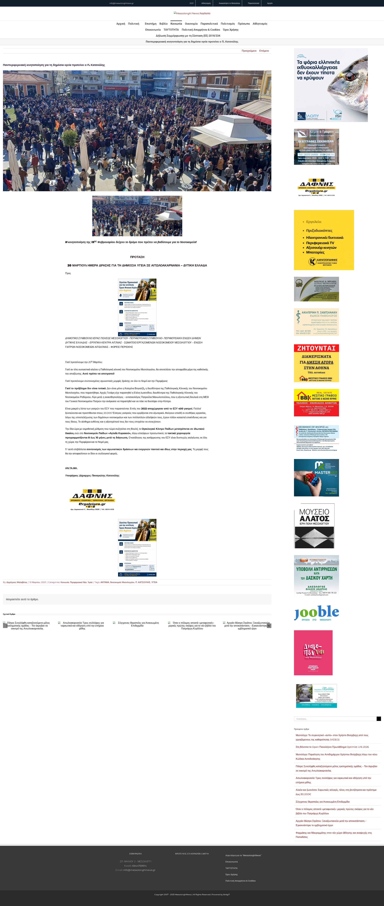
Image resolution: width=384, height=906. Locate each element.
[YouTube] (184, 861)
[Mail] (200, 861)
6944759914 (139, 865)
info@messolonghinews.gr (122, 3)
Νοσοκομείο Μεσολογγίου (122, 582)
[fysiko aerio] (137, 280)
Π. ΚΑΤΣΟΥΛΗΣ (142, 582)
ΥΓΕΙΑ (154, 582)
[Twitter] (196, 861)
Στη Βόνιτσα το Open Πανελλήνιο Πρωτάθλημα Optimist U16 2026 (332, 747)
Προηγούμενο (249, 50)
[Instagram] (192, 861)
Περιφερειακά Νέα (78, 582)
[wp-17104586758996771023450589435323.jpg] (92, 482)
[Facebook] (188, 861)
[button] (224, 36)
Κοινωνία (65, 582)
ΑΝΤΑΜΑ (104, 582)
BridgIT (226, 894)
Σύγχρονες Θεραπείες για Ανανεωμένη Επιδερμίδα (323, 801)
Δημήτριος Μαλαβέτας (16, 582)
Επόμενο (264, 50)
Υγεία (90, 582)
